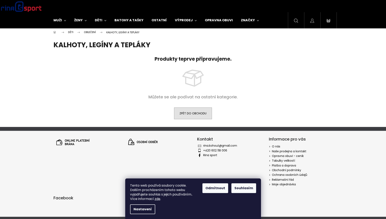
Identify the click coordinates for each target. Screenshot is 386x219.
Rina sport (210, 155)
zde (157, 198)
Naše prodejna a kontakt (289, 151)
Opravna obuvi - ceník (288, 156)
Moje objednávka (284, 184)
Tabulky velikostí (283, 161)
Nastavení (143, 209)
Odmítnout (215, 188)
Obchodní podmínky (286, 170)
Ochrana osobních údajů (289, 175)
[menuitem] (59, 20)
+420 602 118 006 (215, 150)
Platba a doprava (284, 165)
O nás (276, 146)
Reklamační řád (283, 180)
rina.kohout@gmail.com (220, 146)
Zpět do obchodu (193, 113)
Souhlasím (243, 188)
